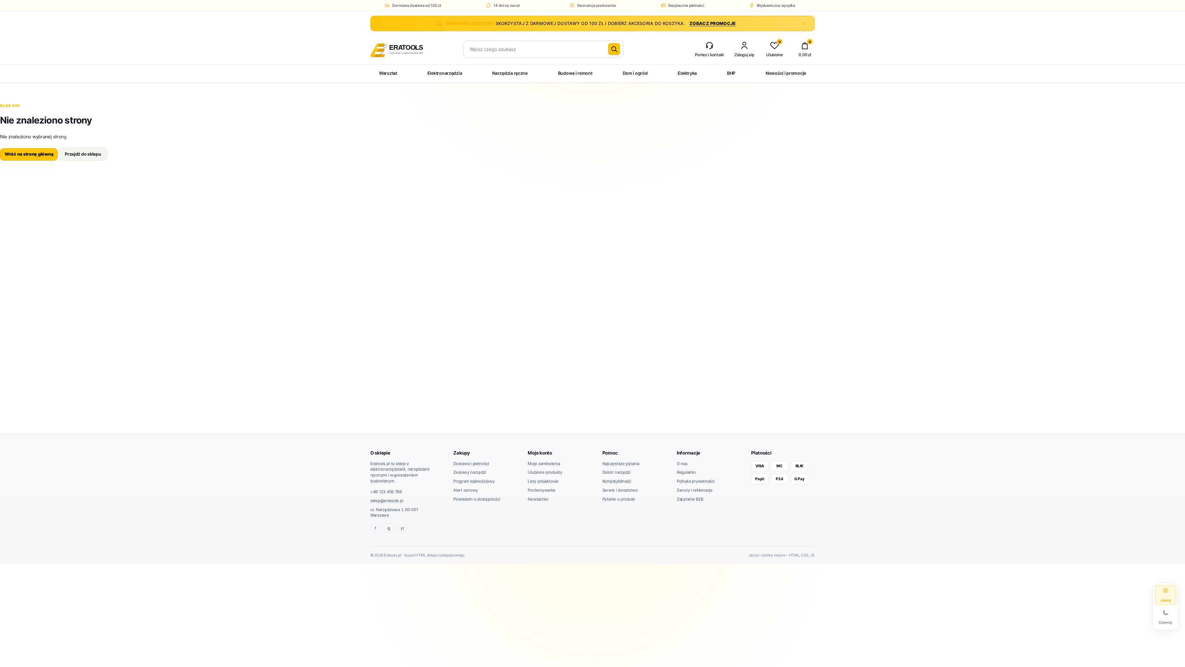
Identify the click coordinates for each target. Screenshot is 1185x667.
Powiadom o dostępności (476, 499)
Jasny (1165, 600)
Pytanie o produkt (618, 499)
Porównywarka (541, 490)
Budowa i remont (575, 73)
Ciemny (1165, 622)
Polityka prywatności (696, 481)
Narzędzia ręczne (510, 73)
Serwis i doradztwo (620, 490)
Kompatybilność (616, 481)
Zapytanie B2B (690, 499)
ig (388, 528)
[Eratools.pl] (408, 49)
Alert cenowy (465, 490)
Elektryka (687, 73)
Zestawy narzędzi (469, 472)
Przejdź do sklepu (83, 154)
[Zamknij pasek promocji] (804, 23)
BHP (731, 73)
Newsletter (538, 499)
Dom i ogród (635, 73)
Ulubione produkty (545, 472)
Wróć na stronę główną (29, 154)
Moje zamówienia (544, 463)
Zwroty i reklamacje (695, 490)
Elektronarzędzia (444, 73)
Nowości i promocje (786, 73)
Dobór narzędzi (616, 472)
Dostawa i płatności (471, 463)
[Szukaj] (614, 49)
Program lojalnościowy (473, 481)
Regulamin (686, 472)
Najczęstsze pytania (620, 463)
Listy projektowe (543, 481)
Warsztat (388, 73)
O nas (682, 463)
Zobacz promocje (712, 23)
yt (402, 528)
